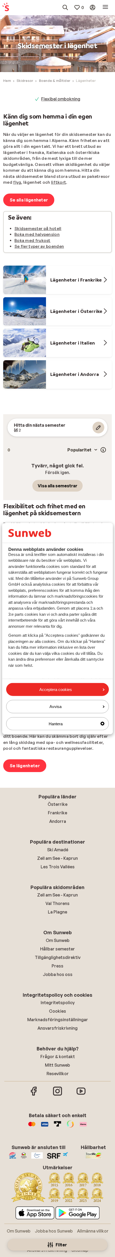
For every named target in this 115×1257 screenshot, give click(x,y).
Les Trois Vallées (58, 866)
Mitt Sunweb (57, 1065)
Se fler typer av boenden (39, 246)
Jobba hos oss (57, 974)
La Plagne (57, 912)
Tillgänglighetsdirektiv (57, 957)
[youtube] (81, 1094)
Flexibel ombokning (60, 99)
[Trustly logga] (57, 1126)
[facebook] (34, 1094)
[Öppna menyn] (105, 7)
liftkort (58, 182)
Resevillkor (58, 1073)
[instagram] (57, 1094)
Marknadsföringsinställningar (57, 1019)
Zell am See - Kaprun (57, 858)
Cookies (57, 1011)
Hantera (56, 723)
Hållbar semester (57, 949)
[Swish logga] (70, 1126)
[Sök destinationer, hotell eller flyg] (65, 7)
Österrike (57, 804)
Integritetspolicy (58, 1002)
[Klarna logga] (83, 1126)
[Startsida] (5, 7)
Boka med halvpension (37, 234)
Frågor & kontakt (57, 1056)
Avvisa (55, 706)
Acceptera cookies (55, 689)
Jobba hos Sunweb (54, 1231)
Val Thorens (57, 903)
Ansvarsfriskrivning (57, 1028)
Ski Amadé (57, 849)
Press (57, 966)
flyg (17, 182)
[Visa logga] (44, 1126)
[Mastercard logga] (32, 1126)
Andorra (57, 821)
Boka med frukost (32, 240)
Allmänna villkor (93, 1231)
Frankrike (57, 812)
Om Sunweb (58, 940)
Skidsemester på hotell (38, 228)
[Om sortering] (103, 450)
